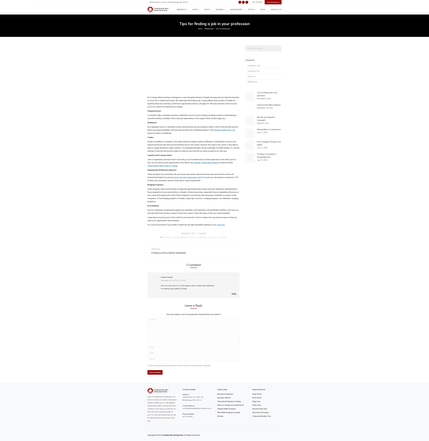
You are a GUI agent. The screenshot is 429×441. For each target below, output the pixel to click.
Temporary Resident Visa (261, 416)
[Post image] (250, 96)
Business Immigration (225, 394)
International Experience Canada (229, 401)
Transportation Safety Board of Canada (162, 166)
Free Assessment (273, 2)
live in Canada (212, 237)
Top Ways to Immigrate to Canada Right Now (266, 155)
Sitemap (220, 416)
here (223, 118)
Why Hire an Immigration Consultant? (266, 118)
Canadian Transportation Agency (206, 163)
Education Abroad (223, 398)
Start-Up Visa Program (260, 412)
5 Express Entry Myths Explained (268, 105)
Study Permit (257, 394)
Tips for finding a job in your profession (267, 94)
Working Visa (252, 82)
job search (193, 237)
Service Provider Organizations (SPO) (188, 177)
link (214, 213)
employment (168, 237)
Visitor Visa (256, 405)
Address (185, 394)
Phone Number (188, 414)
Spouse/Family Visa (259, 409)
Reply (233, 294)
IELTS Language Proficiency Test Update (269, 143)
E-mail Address (188, 406)
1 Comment (201, 233)
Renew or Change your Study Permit (230, 405)
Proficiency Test (253, 71)
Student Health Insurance (226, 409)
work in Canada (222, 237)
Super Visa (252, 76)
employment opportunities (181, 237)
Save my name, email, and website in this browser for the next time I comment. (180, 366)
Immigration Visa (254, 66)
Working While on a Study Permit (269, 130)
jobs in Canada (202, 237)
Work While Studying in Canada (228, 412)
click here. (221, 225)
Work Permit (256, 398)
